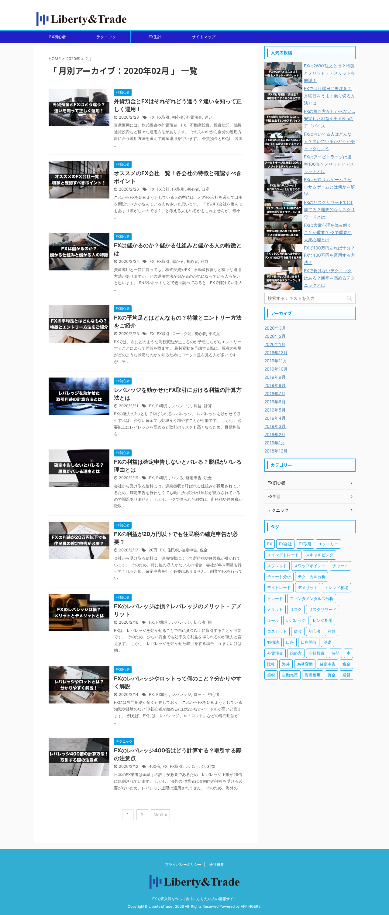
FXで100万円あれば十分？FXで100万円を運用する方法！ (329, 255)
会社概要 (216, 864)
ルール (273, 620)
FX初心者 (57, 36)
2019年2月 (274, 434)
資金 (332, 675)
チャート (340, 565)
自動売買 (290, 675)
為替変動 (305, 664)
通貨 (346, 675)
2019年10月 (276, 368)
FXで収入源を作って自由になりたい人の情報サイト (194, 898)
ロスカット (277, 631)
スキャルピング (319, 554)
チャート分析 (279, 576)
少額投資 (317, 653)
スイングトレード (283, 554)
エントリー (328, 543)
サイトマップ (203, 36)
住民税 (173, 550)
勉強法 (273, 642)
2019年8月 (275, 385)
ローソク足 (182, 333)
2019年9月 (275, 377)
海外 (286, 664)
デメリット (308, 587)
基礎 (328, 642)
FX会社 (163, 189)
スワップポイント (309, 565)
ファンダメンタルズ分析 (311, 598)
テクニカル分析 (311, 576)
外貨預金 (194, 117)
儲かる (178, 261)
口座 (205, 189)
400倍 (154, 766)
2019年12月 (275, 352)
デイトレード (279, 587)
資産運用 (313, 675)
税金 (208, 478)
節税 (271, 675)
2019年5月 (275, 409)
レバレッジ (181, 406)
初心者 (178, 117)
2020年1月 (274, 344)
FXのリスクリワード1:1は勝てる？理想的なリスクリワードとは (329, 209)
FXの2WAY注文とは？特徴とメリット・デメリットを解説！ (329, 73)
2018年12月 (275, 450)
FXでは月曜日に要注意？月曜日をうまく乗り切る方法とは (329, 96)
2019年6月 (275, 401)
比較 (271, 664)
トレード (275, 598)
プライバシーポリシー (183, 864)
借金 (298, 631)
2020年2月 (275, 336)
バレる (177, 478)
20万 (153, 550)
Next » (160, 815)
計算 (208, 406)
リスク (296, 609)
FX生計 (155, 36)
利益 (204, 261)
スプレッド (277, 565)
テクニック (106, 36)
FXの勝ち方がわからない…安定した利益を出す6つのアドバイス (329, 118)
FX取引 (163, 117)
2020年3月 (275, 327)
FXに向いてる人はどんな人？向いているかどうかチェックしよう (329, 141)
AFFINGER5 (250, 906)
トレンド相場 (336, 587)
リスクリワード (322, 609)
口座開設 (309, 642)
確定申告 (193, 478)
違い (208, 117)
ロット (199, 694)
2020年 (73, 58)
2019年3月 (275, 426)
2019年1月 (274, 442)
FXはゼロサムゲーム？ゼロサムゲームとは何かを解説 (329, 187)
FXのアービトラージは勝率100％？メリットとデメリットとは (329, 164)
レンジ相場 (322, 620)
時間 (335, 653)
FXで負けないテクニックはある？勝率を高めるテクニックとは (329, 278)
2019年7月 (274, 393)
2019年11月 (275, 360)
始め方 (296, 653)
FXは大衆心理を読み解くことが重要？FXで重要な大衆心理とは (328, 232)
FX (152, 117)
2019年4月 (275, 418)
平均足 (214, 333)
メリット (275, 609)
